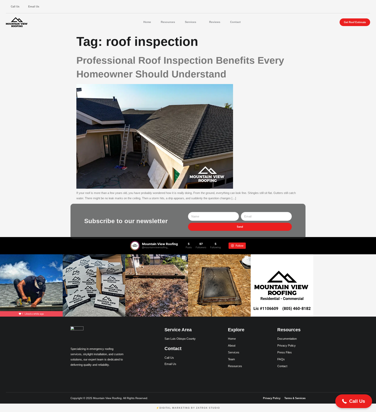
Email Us (33, 6)
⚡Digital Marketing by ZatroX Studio (188, 408)
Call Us (15, 6)
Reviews (214, 22)
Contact (235, 22)
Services (190, 22)
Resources (168, 22)
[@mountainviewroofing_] (135, 246)
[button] (353, 401)
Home (147, 22)
